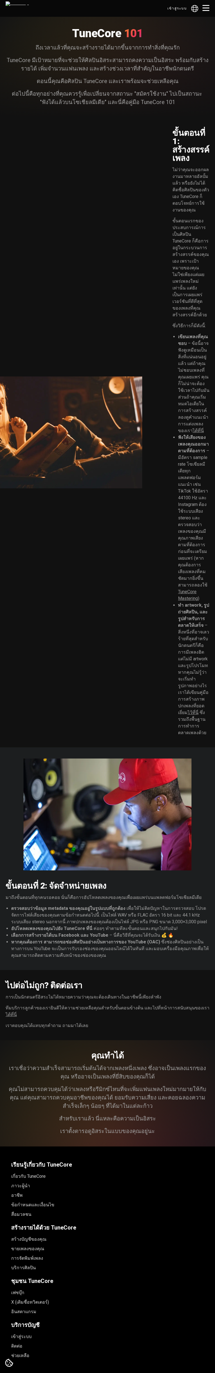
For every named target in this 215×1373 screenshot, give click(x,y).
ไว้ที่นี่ (193, 712)
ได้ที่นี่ (198, 430)
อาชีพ (17, 1195)
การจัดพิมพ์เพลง (27, 1258)
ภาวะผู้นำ (20, 1185)
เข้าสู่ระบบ (177, 8)
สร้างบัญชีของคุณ (28, 1239)
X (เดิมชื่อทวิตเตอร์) (30, 1302)
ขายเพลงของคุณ (27, 1248)
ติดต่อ (16, 1346)
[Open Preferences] (9, 1363)
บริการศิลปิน (23, 1267)
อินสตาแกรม (23, 1311)
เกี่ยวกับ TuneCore (28, 1176)
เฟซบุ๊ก (17, 1292)
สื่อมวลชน (21, 1214)
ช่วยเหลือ (20, 1355)
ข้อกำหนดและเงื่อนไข (32, 1204)
